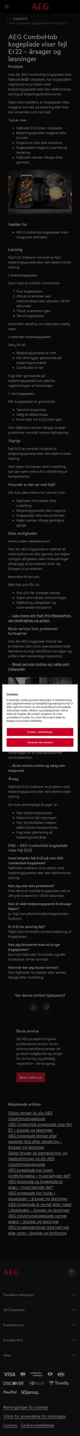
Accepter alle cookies (40, 742)
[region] (40, 718)
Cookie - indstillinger (40, 732)
